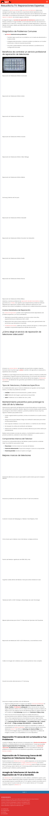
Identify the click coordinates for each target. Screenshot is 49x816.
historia (8, 34)
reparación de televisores (29, 10)
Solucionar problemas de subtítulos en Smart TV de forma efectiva (15, 800)
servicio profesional (15, 10)
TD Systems (17, 707)
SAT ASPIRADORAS (4, 809)
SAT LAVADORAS (4, 813)
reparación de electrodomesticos (30, 301)
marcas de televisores (38, 703)
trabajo (13, 303)
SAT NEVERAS (3, 812)
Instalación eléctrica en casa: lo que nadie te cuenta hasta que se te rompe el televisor (20, 799)
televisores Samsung (19, 761)
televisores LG (8, 778)
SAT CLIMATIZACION (5, 810)
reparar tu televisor (7, 17)
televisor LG (18, 784)
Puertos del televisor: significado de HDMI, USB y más (12, 805)
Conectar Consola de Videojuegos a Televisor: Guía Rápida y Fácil (15, 802)
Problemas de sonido (10, 325)
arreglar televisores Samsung (29, 762)
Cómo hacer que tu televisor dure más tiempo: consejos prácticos (15, 803)
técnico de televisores (40, 742)
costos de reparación (10, 312)
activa (21, 370)
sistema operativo (19, 727)
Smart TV (13, 729)
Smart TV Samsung (26, 764)
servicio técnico (13, 368)
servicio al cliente (6, 751)
